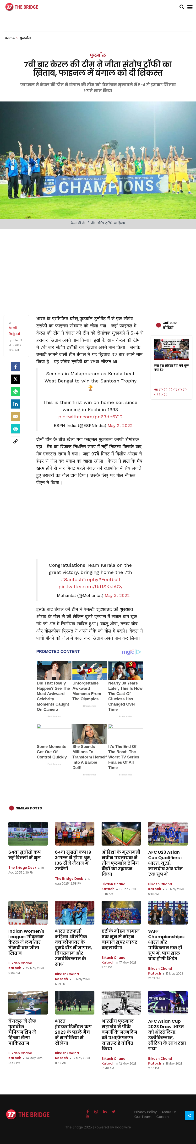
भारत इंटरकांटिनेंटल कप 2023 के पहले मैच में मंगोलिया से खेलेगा (73, 1032)
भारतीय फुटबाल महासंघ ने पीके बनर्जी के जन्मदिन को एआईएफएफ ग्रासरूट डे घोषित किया (119, 1035)
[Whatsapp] (15, 391)
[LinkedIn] (15, 404)
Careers (162, 1116)
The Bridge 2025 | (80, 1127)
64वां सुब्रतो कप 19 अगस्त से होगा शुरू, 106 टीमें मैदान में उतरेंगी (73, 860)
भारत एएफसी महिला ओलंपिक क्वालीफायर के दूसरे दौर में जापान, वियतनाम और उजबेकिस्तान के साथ (73, 947)
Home (10, 38)
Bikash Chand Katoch (113, 886)
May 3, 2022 (117, 595)
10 (166, 394)
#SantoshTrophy (79, 579)
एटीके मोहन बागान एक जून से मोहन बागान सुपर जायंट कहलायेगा (121, 939)
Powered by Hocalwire (113, 1127)
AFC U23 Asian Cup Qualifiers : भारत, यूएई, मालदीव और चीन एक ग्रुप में (165, 863)
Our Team (143, 1116)
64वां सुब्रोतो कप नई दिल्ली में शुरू (24, 855)
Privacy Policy (145, 1112)
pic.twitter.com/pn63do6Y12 (90, 417)
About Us (169, 1112)
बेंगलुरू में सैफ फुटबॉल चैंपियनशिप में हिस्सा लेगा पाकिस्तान (22, 1032)
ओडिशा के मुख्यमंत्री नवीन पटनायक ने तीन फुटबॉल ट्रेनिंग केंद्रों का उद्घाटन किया (121, 863)
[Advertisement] (98, 267)
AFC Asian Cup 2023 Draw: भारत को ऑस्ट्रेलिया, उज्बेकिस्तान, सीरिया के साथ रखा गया (167, 1035)
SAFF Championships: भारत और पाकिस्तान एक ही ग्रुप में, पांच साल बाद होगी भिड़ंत (166, 945)
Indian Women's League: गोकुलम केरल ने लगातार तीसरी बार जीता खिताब (26, 942)
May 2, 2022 (120, 425)
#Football (109, 579)
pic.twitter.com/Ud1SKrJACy (90, 586)
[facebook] (15, 366)
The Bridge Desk (22, 867)
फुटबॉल (98, 55)
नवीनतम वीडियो (170, 325)
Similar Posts (29, 808)
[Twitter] (15, 379)
